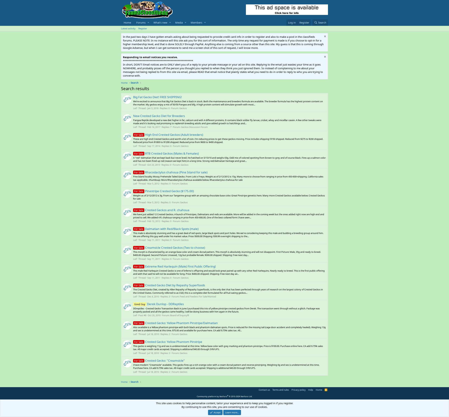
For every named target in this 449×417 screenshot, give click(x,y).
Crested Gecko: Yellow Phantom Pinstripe (168, 342)
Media (179, 22)
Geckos (183, 108)
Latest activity (128, 28)
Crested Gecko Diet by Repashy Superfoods (169, 285)
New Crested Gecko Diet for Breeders (159, 116)
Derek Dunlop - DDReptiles (159, 304)
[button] (148, 22)
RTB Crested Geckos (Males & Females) (166, 153)
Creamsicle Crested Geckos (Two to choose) (169, 248)
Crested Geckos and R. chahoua (161, 210)
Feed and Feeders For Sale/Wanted (198, 296)
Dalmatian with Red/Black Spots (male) (166, 229)
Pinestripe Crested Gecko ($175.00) (164, 191)
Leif (135, 108)
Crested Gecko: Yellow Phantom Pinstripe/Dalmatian (176, 323)
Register (142, 28)
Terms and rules (280, 389)
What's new (160, 22)
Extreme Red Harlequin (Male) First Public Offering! (175, 266)
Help (310, 389)
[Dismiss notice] (324, 37)
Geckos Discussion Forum (194, 127)
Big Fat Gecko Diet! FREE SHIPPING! (157, 97)
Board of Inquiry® (179, 315)
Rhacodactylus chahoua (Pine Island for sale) (170, 172)
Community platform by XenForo (224, 396)
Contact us (264, 389)
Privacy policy (298, 389)
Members (196, 22)
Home (127, 22)
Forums (141, 22)
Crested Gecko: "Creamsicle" (159, 361)
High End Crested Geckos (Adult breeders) (168, 135)
